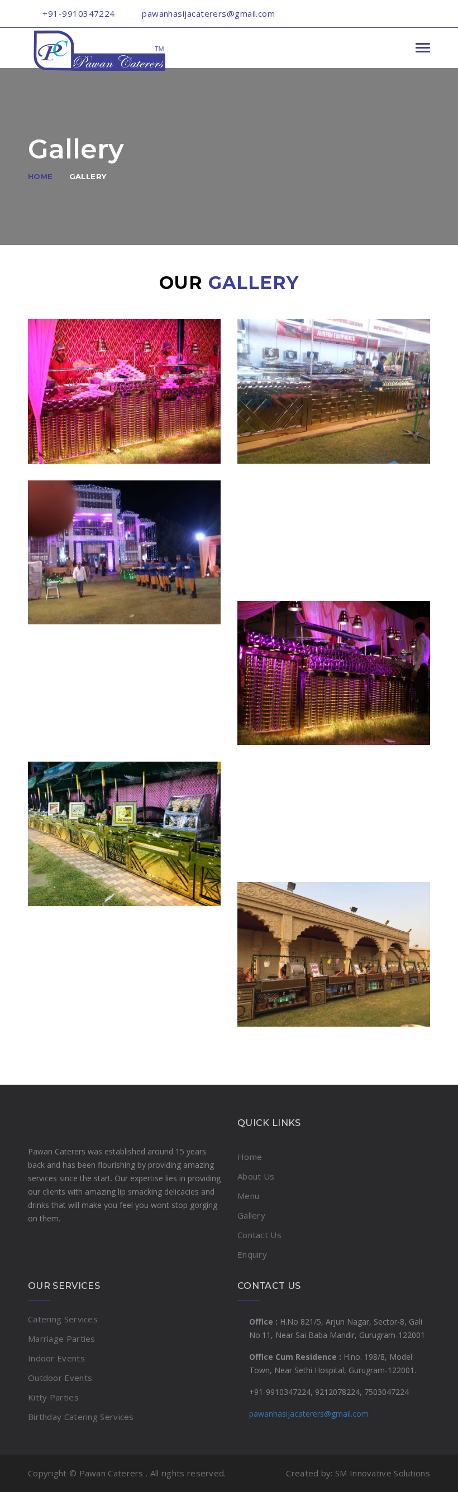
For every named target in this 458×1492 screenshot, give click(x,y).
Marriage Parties (62, 1338)
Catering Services (63, 1319)
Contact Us (259, 1234)
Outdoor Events (60, 1377)
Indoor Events (56, 1358)
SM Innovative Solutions (382, 1473)
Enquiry (252, 1254)
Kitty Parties (53, 1397)
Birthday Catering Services (81, 1416)
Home (40, 176)
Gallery (88, 176)
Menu (248, 1195)
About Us (255, 1176)
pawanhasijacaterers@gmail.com (309, 1413)
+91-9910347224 (78, 13)
